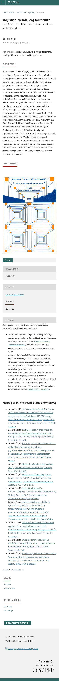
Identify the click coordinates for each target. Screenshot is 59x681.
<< (4, 569)
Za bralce (8, 606)
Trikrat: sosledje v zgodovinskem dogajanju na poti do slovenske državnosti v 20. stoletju (30, 433)
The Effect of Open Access (38, 389)
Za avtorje (8, 610)
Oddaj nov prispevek (17, 623)
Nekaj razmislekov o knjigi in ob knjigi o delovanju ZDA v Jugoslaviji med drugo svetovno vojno (29, 478)
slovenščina (9, 588)
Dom (5, 12)
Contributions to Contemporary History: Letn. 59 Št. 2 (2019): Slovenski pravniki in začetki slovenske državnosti (32, 533)
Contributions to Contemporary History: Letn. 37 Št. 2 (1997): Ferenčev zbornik (31, 546)
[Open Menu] (2, 2)
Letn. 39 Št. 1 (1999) (25, 12)
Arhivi (12, 12)
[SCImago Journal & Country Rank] (21, 648)
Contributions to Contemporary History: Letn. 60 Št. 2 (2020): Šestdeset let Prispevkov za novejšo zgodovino (32, 495)
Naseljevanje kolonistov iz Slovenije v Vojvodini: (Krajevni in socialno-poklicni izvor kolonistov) (32, 557)
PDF (8, 260)
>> (23, 569)
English (7, 584)
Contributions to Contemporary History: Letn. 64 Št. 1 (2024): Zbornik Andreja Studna (29, 457)
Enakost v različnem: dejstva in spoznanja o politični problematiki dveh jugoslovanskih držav (29, 505)
